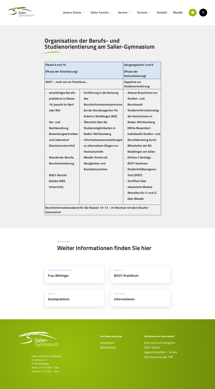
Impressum (107, 342)
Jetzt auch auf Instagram (159, 342)
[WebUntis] (193, 12)
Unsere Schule (72, 12)
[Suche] (203, 12)
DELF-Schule (152, 347)
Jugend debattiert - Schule (160, 352)
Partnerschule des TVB (158, 357)
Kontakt (162, 12)
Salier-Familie (100, 12)
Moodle (178, 12)
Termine (142, 12)
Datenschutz (108, 347)
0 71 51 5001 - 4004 (49, 367)
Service (123, 12)
